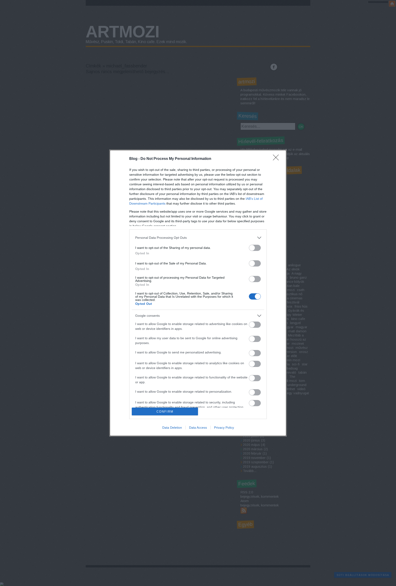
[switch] (255, 248)
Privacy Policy (224, 427)
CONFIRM (165, 411)
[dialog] (198, 293)
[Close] (277, 159)
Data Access (198, 427)
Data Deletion (172, 427)
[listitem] (198, 237)
